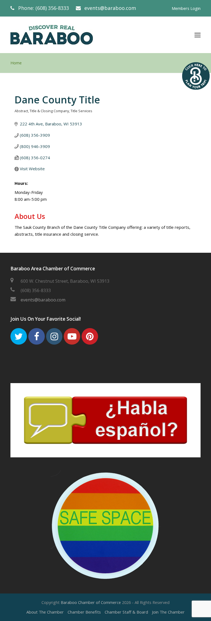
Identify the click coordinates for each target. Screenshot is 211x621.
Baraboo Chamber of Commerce (91, 602)
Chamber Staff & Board (126, 612)
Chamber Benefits (84, 612)
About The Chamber (45, 612)
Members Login (186, 8)
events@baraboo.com (110, 8)
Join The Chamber (168, 612)
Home (16, 62)
